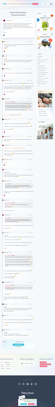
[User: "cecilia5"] (3, 35)
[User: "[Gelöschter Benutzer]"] (3, 282)
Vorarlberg (3, 368)
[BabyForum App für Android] (36, 384)
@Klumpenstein (7, 114)
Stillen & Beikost (41, 109)
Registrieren (35, 3)
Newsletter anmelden (29, 363)
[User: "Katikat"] (3, 42)
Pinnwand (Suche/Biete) (42, 83)
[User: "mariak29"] (3, 330)
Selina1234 (5, 119)
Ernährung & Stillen (41, 65)
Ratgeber (14, 3)
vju (4, 169)
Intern (38, 85)
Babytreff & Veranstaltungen (42, 81)
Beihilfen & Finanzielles (42, 113)
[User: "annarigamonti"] (3, 233)
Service (27, 3)
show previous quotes (9, 286)
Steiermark (3, 366)
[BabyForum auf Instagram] (27, 384)
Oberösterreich (8, 364)
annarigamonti (6, 232)
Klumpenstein (6, 80)
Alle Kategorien (40, 56)
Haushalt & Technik (41, 79)
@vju (5, 162)
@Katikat (13, 73)
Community (10, 3)
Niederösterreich (7, 362)
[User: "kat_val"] (3, 315)
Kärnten (2, 364)
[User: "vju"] (4, 165)
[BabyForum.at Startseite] (4, 3)
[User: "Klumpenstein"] (3, 80)
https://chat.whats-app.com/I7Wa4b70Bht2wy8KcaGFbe (14, 148)
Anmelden (24, 404)
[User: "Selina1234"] (3, 119)
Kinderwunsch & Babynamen (42, 59)
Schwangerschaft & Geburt (43, 115)
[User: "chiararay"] (3, 56)
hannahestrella (8, 20)
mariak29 (5, 329)
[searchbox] (47, 4)
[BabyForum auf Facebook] (19, 384)
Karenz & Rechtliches (41, 70)
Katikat (5, 41)
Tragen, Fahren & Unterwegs (42, 78)
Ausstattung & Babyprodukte (42, 72)
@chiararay (8, 73)
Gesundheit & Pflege (41, 67)
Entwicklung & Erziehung (42, 68)
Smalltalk (39, 57)
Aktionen (18, 3)
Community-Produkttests (45, 364)
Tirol (12, 366)
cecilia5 (5, 304)
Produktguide (23, 3)
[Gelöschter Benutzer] (7, 282)
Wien (2, 362)
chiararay (5, 200)
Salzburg (8, 366)
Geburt (38, 63)
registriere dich (18, 344)
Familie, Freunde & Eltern (42, 74)
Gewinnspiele (43, 362)
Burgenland (8, 368)
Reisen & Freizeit (40, 76)
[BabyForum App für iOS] (32, 384)
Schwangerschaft (40, 61)
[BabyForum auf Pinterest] (23, 384)
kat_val (5, 315)
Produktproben (43, 366)
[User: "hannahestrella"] (4, 20)
